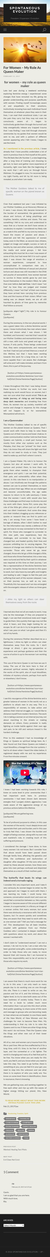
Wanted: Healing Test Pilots (15, 1148)
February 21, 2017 (11, 76)
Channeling (24, 1119)
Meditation (23, 1134)
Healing (20, 1130)
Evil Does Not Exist (11, 1158)
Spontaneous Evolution (25, 9)
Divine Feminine (12, 1126)
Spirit (26, 1113)
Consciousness (12, 1123)
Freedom (20, 1113)
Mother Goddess (13, 1138)
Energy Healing (29, 1126)
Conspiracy (27, 1123)
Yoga (26, 1138)
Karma (31, 1130)
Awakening (12, 1113)
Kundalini (10, 1134)
